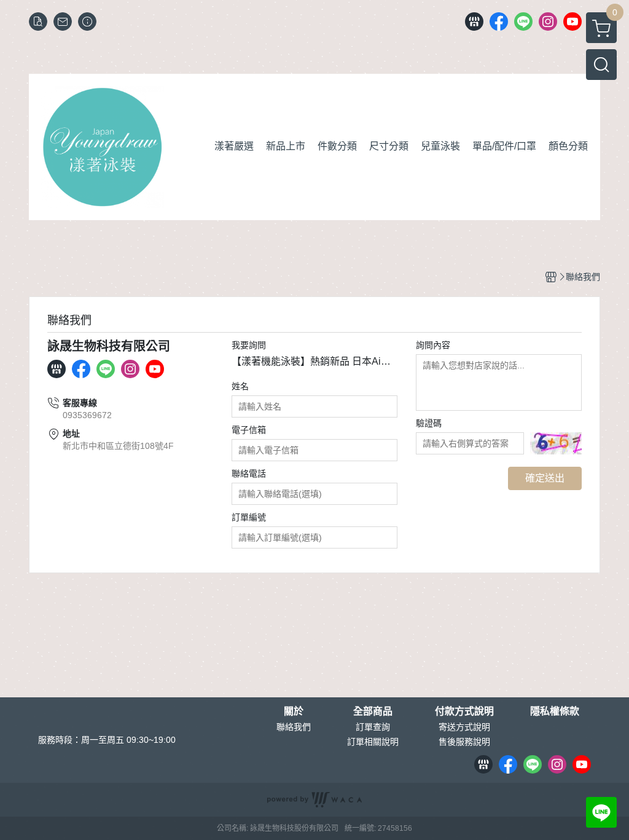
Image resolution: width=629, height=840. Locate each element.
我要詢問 (249, 345)
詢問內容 (433, 345)
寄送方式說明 (464, 727)
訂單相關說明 (373, 741)
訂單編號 (249, 517)
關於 (293, 711)
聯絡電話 (249, 473)
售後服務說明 (464, 741)
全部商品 (373, 711)
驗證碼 (429, 423)
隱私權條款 (554, 711)
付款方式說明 (464, 711)
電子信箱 (249, 430)
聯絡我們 (293, 727)
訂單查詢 (373, 727)
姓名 (240, 386)
